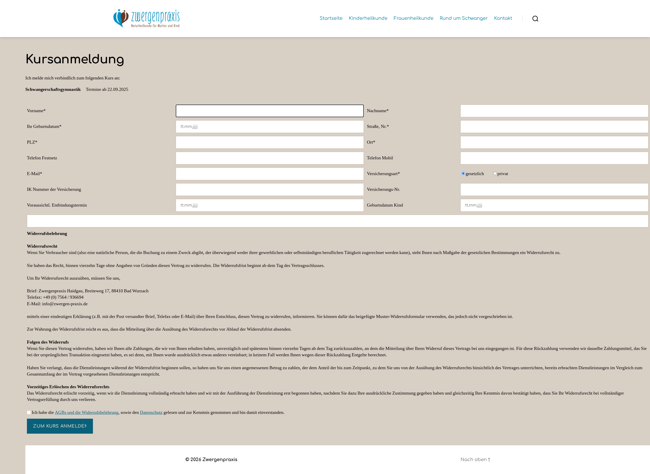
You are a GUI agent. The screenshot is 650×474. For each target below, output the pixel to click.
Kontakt (503, 18)
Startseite (331, 18)
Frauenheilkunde (413, 18)
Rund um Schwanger (464, 18)
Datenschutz (151, 412)
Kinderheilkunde (368, 18)
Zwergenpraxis (219, 459)
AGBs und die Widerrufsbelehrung (86, 412)
